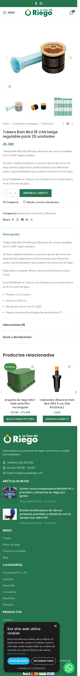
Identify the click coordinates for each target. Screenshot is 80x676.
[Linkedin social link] (27, 219)
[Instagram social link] (40, 3)
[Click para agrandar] (10, 86)
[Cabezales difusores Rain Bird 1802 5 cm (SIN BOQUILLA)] (57, 379)
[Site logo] (38, 12)
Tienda (7, 538)
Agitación (8, 579)
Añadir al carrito (35, 192)
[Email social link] (22, 219)
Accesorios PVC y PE (15, 572)
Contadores (10, 591)
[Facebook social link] (36, 3)
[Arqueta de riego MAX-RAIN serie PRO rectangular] (20, 379)
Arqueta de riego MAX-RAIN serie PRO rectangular (20, 403)
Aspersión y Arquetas (25, 123)
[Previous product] (63, 124)
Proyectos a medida (14, 550)
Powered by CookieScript (32, 668)
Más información (16, 653)
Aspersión (9, 585)
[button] (6, 58)
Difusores (48, 123)
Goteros (8, 619)
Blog (5, 557)
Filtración (8, 604)
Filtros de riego (11, 544)
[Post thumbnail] (10, 495)
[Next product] (72, 124)
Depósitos (9, 598)
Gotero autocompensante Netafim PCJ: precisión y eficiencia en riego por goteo (47, 492)
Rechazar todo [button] (44, 660)
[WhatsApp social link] (31, 219)
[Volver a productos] (67, 124)
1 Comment (49, 501)
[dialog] (32, 647)
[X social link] (17, 219)
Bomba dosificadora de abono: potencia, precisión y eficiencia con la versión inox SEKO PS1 (45, 513)
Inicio (6, 123)
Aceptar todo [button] (18, 660)
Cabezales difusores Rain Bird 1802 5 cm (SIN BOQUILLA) (57, 403)
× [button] (55, 626)
